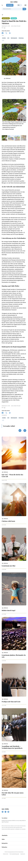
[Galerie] (14, 109)
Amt (8, 38)
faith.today (14, 18)
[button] (5, 472)
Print (3, 27)
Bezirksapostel (14, 38)
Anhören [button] (8, 78)
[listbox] (19, 5)
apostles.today (6, 18)
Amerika (4, 38)
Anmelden (10, 5)
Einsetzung (21, 38)
